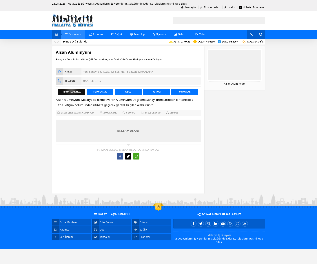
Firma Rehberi (73, 59)
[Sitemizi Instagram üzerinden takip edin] (208, 223)
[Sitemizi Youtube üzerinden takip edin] (223, 223)
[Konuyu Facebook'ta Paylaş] (120, 156)
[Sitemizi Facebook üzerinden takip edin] (193, 223)
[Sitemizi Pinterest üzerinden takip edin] (230, 223)
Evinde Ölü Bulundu (75, 41)
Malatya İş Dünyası (219, 235)
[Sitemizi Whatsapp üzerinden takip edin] (237, 223)
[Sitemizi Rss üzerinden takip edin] (245, 223)
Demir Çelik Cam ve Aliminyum (97, 59)
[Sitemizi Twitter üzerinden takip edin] (201, 223)
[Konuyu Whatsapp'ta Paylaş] (136, 156)
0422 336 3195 (92, 81)
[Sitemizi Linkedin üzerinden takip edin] (215, 223)
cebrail (174, 112)
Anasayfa (60, 59)
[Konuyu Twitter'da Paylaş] (128, 156)
